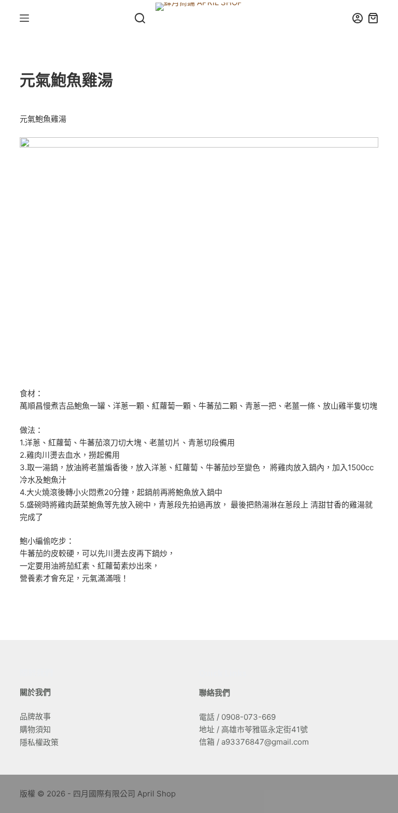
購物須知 (35, 729)
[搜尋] (140, 18)
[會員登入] (357, 18)
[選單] (24, 18)
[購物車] (373, 18)
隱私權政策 (39, 742)
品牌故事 (35, 716)
